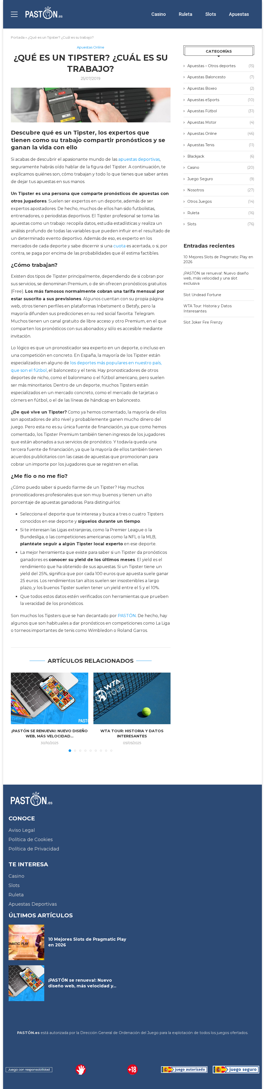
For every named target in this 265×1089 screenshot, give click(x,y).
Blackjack (220, 156)
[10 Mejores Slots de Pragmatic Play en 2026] (26, 942)
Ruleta (185, 14)
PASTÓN (127, 615)
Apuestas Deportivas (33, 904)
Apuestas (239, 14)
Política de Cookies (31, 839)
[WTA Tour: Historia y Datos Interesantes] (132, 698)
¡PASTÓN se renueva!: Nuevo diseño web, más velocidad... (49, 733)
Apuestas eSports (220, 99)
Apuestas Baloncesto (220, 77)
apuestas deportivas (139, 159)
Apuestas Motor (220, 122)
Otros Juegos (220, 201)
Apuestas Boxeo (220, 88)
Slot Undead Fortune (202, 294)
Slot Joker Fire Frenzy (203, 322)
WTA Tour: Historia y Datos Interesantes (132, 733)
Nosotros (220, 190)
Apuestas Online (220, 133)
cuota (119, 245)
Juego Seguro (220, 179)
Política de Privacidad (34, 849)
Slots (210, 14)
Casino (158, 14)
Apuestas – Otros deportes (220, 66)
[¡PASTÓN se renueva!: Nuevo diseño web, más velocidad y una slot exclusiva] (49, 698)
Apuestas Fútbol (220, 111)
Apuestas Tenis (220, 145)
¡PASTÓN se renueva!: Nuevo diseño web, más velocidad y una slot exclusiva (216, 278)
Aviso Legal (22, 830)
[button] (17, 712)
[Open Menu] (14, 14)
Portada (18, 37)
